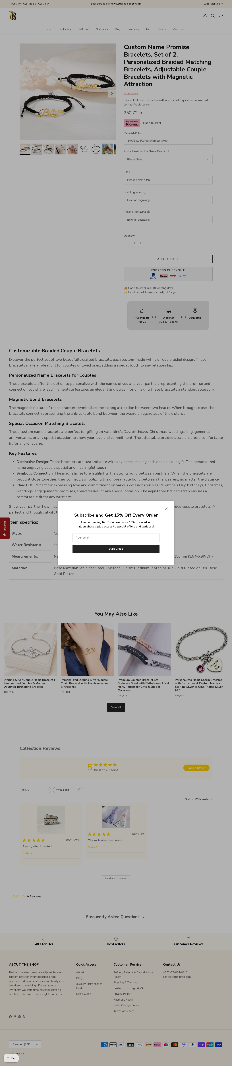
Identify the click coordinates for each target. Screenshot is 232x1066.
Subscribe (116, 548)
